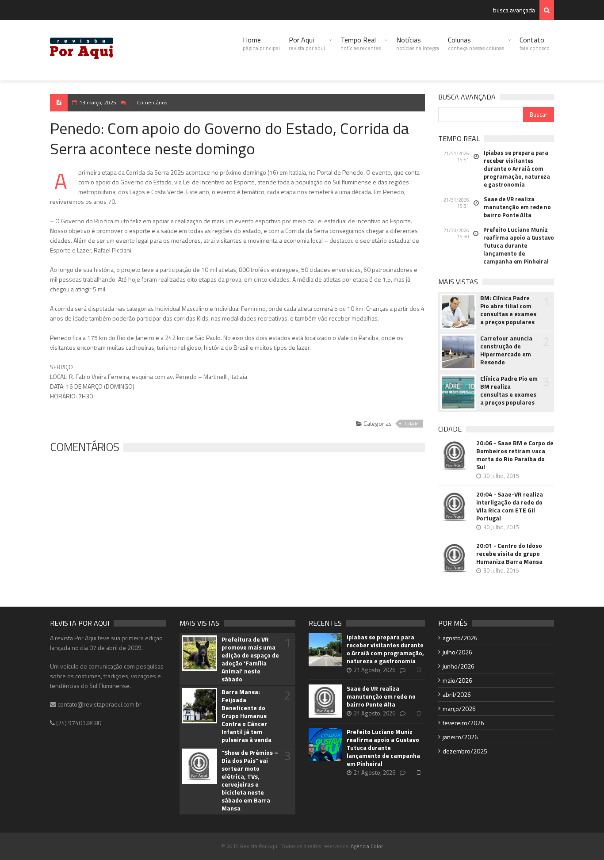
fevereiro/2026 (463, 722)
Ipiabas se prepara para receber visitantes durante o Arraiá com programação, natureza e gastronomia (517, 168)
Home (261, 43)
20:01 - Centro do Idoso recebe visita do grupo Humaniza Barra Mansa (509, 554)
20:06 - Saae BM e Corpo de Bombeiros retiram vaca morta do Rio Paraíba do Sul (515, 455)
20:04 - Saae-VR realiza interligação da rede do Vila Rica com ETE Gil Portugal (509, 506)
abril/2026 (457, 694)
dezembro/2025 (465, 751)
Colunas (476, 43)
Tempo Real (360, 43)
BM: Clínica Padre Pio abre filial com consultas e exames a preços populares (508, 310)
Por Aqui (307, 43)
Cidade (411, 423)
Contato (535, 43)
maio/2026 (457, 680)
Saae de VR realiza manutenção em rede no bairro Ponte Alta (517, 207)
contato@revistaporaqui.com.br (98, 704)
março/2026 (459, 708)
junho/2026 (458, 666)
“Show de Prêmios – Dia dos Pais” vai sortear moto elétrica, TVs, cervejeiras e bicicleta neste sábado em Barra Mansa (250, 780)
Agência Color (367, 846)
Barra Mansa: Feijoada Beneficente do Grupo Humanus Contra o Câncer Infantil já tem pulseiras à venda (246, 716)
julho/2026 (457, 652)
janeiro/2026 (460, 737)
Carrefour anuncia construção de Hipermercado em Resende (506, 350)
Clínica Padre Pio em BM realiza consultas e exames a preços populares (509, 390)
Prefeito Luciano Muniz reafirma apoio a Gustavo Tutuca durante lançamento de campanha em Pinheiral (518, 245)
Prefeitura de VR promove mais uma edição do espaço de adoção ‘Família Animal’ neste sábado (250, 659)
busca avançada (514, 10)
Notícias (417, 43)
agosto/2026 (460, 637)
